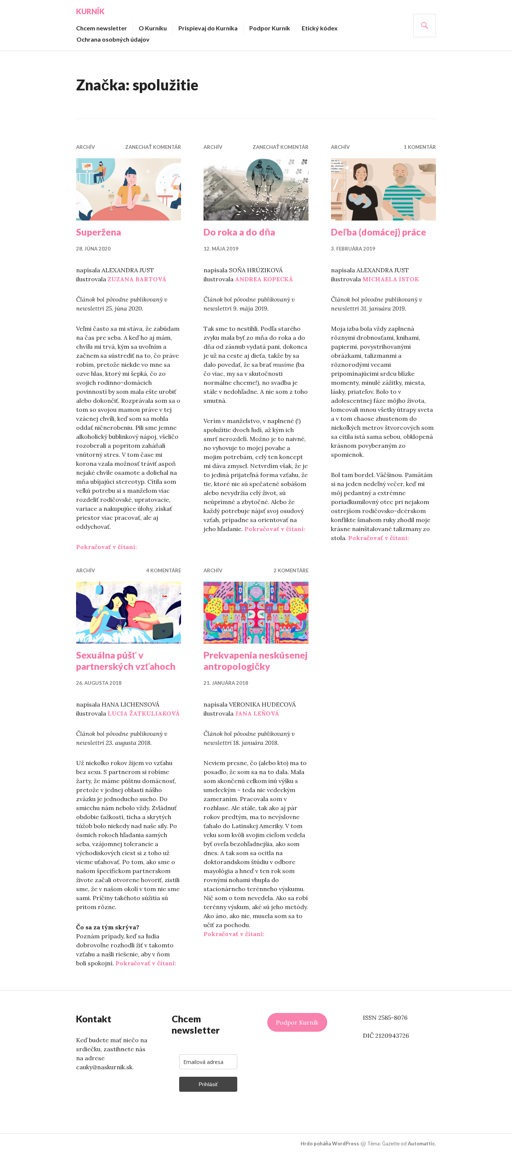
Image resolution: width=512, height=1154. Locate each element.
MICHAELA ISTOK (390, 279)
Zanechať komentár (153, 147)
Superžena (98, 231)
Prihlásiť (208, 1084)
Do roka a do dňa (239, 231)
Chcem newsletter (101, 28)
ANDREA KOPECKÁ (264, 279)
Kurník (90, 11)
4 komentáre (163, 570)
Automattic (421, 1143)
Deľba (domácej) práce (378, 231)
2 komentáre (291, 570)
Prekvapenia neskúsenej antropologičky (256, 660)
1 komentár (420, 147)
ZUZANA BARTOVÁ (137, 279)
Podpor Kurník (269, 28)
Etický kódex (320, 28)
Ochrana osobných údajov (113, 39)
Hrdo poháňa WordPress (330, 1143)
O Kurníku (153, 28)
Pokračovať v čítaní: (106, 547)
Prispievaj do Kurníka (208, 28)
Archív (85, 147)
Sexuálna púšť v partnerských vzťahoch (125, 660)
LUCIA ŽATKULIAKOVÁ (144, 713)
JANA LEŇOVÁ (257, 713)
